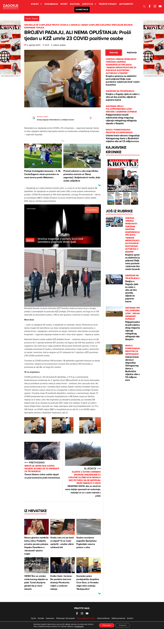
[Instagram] (154, 6)
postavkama (79, 626)
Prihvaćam (107, 625)
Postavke (122, 625)
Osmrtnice (82, 9)
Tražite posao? (108, 4)
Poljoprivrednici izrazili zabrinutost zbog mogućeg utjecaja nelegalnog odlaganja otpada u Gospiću (121, 115)
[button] (144, 7)
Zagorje (35, 18)
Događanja (51, 4)
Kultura (75, 4)
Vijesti (35, 4)
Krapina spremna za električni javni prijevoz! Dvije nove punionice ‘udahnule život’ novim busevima (123, 72)
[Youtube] (160, 6)
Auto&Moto (126, 4)
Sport (64, 4)
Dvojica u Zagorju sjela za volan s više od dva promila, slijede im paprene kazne (122, 95)
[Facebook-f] (149, 6)
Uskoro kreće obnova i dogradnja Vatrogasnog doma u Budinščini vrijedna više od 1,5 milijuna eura (123, 135)
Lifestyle (87, 4)
